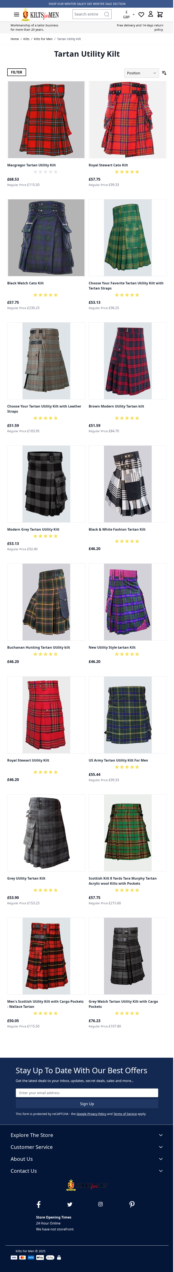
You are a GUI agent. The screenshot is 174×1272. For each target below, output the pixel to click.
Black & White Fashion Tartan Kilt (117, 529)
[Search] (106, 14)
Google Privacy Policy (91, 1114)
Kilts (26, 39)
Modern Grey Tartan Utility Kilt (33, 529)
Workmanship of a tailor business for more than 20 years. (34, 27)
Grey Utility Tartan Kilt (26, 878)
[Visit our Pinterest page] (133, 1204)
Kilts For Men (43, 39)
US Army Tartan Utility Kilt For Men (118, 760)
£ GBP (126, 14)
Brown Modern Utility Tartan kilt (116, 406)
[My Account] (150, 13)
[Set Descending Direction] (164, 73)
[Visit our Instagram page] (102, 1204)
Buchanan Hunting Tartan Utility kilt (38, 647)
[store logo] (40, 14)
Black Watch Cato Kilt (25, 283)
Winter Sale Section (109, 4)
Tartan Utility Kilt (69, 39)
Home (15, 39)
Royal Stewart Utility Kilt (28, 760)
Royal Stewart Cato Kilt (108, 165)
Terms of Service (125, 1114)
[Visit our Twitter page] (71, 1204)
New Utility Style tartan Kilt (112, 647)
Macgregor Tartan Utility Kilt (31, 165)
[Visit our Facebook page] (40, 1204)
